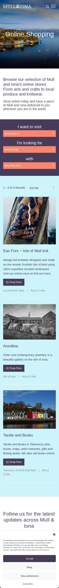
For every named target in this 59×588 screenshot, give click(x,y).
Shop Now (15, 282)
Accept (29, 558)
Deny (29, 567)
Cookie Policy (28, 584)
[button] (54, 534)
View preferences (30, 576)
